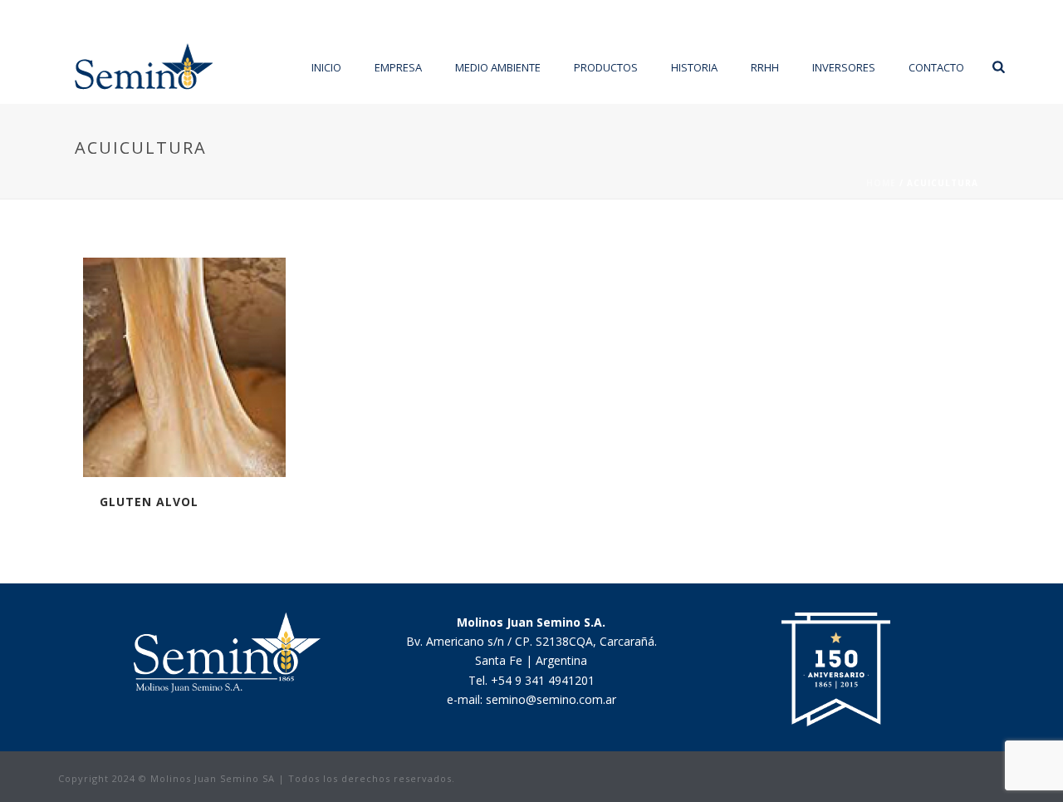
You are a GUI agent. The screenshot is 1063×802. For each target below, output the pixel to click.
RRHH (765, 67)
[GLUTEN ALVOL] (214, 367)
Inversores (843, 67)
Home (881, 183)
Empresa (398, 67)
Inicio (326, 67)
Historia (694, 67)
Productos (606, 67)
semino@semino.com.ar (551, 699)
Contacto (936, 67)
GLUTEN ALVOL (149, 501)
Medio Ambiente (498, 67)
